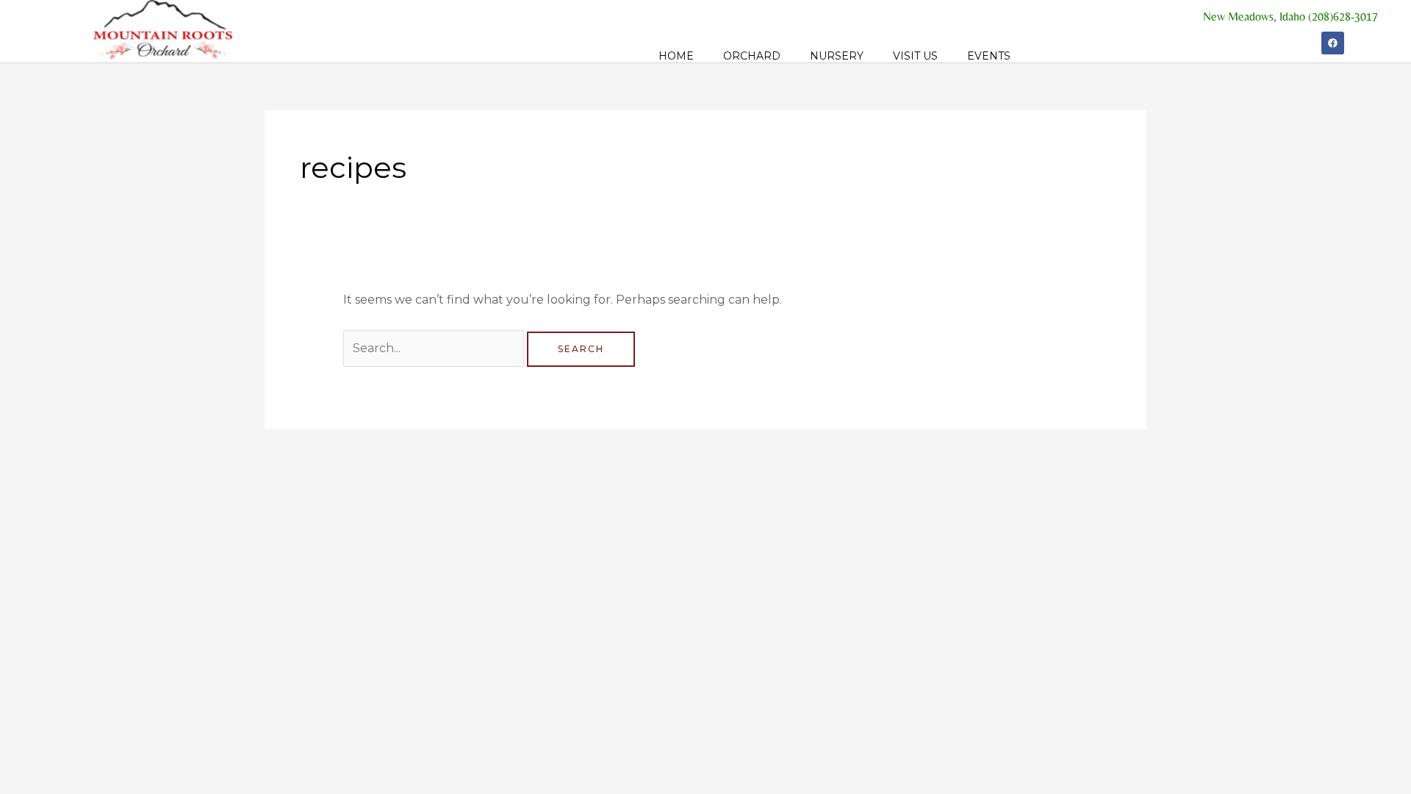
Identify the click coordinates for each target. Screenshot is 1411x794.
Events (988, 55)
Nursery (837, 55)
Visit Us (915, 55)
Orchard (751, 55)
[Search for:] (435, 348)
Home (676, 55)
